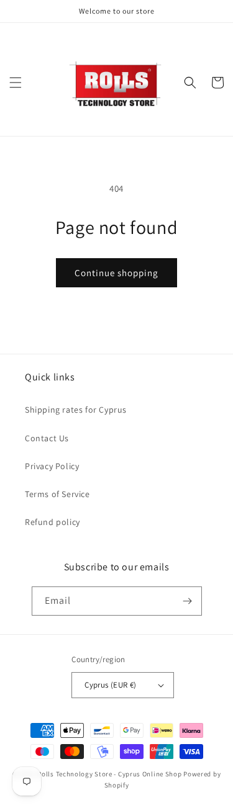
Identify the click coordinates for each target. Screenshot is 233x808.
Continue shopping (116, 273)
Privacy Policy (52, 466)
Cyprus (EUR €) (111, 685)
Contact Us (47, 438)
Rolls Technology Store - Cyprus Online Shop (109, 774)
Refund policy (52, 521)
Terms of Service (57, 494)
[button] (15, 82)
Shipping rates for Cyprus (76, 409)
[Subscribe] (187, 601)
